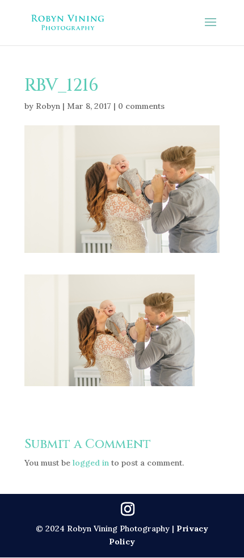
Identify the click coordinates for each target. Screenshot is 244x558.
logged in (91, 463)
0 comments (141, 106)
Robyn (48, 106)
